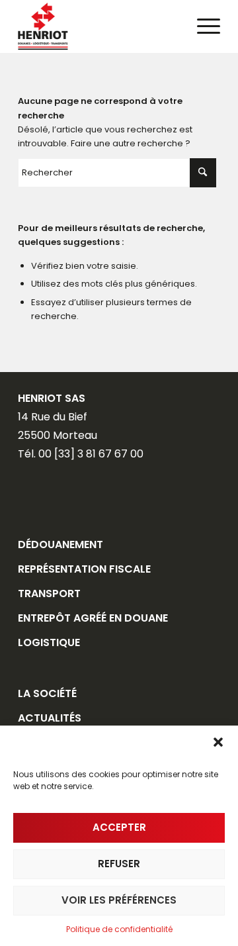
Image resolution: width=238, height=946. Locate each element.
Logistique (49, 642)
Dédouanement (60, 544)
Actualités (49, 718)
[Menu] (202, 26)
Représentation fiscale (84, 569)
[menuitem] (202, 26)
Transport (49, 593)
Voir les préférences (119, 900)
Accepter (119, 827)
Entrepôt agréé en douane (93, 618)
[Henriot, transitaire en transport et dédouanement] (99, 26)
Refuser (119, 864)
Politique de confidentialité (119, 929)
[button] (218, 742)
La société (47, 693)
